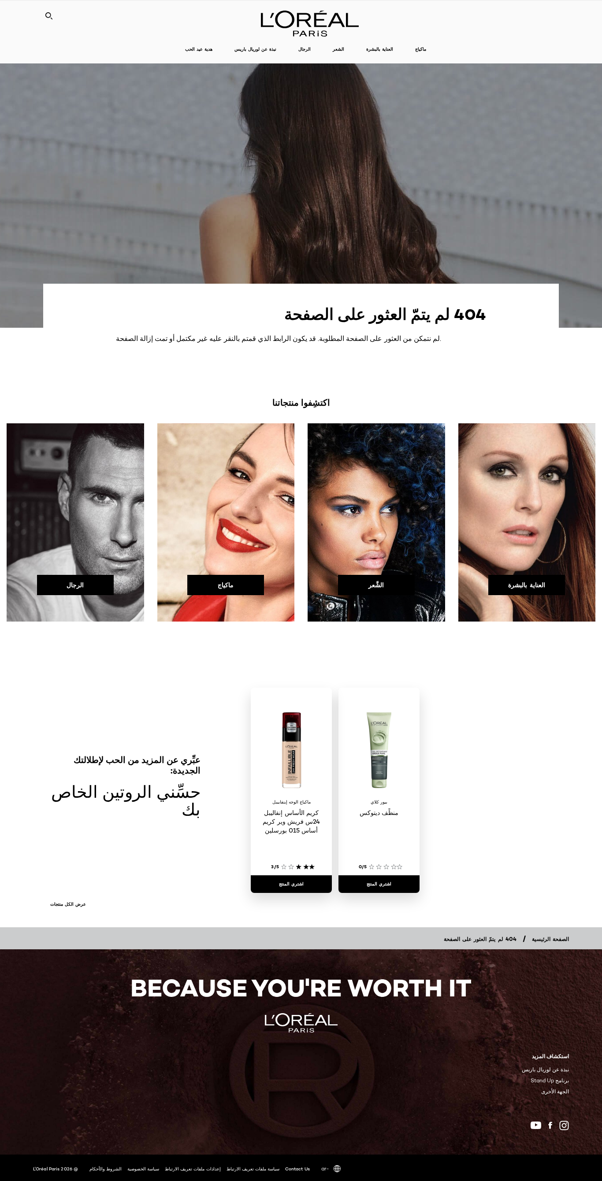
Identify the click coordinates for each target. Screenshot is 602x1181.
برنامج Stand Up (550, 1080)
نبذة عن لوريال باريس (545, 1069)
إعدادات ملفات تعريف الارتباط (192, 1168)
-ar (325, 1168)
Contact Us (297, 1168)
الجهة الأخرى (555, 1091)
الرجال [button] (304, 49)
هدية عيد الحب (198, 49)
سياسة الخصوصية (143, 1168)
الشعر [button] (338, 49)
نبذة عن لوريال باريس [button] (255, 49)
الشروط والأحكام (105, 1168)
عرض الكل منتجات (68, 904)
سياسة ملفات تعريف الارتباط (253, 1168)
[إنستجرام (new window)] (564, 1125)
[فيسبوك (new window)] (550, 1125)
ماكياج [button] (420, 49)
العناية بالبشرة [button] (379, 49)
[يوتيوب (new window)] (536, 1125)
